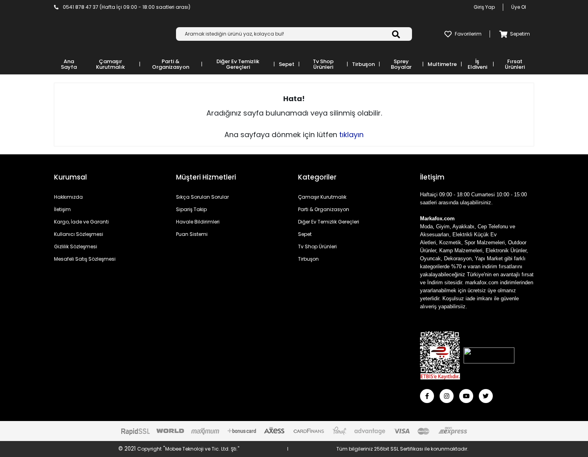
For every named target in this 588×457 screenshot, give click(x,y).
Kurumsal (70, 177)
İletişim (62, 209)
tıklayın (351, 135)
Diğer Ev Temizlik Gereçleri (328, 221)
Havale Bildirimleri (198, 221)
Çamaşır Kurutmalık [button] (110, 64)
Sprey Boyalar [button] (401, 64)
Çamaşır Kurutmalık (322, 197)
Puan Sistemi (192, 234)
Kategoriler (317, 177)
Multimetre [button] (442, 64)
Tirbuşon (308, 258)
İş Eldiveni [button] (477, 64)
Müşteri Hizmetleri (206, 177)
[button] (513, 34)
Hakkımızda (68, 197)
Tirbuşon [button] (363, 64)
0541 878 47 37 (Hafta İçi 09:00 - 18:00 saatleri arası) (126, 7)
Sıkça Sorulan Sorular (202, 197)
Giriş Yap (484, 7)
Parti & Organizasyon (323, 209)
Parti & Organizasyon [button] (170, 64)
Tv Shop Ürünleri (317, 246)
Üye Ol (518, 7)
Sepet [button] (286, 64)
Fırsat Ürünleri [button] (515, 64)
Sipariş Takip (191, 209)
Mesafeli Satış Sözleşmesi (85, 258)
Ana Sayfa (69, 64)
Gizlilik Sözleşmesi (75, 246)
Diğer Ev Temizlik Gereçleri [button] (237, 64)
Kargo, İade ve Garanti (81, 221)
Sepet (305, 234)
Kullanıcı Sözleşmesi (78, 234)
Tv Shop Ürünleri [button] (323, 64)
